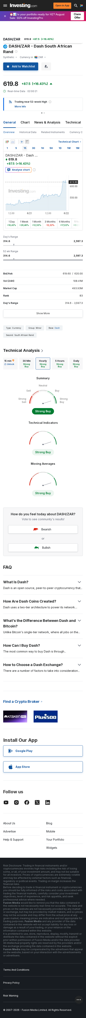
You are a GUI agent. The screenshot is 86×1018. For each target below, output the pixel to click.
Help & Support (13, 839)
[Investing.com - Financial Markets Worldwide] (23, 5)
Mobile (50, 831)
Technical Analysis (21, 350)
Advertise (9, 831)
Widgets (51, 847)
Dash (57, 328)
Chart (25, 122)
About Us (9, 823)
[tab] (9, 363)
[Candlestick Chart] (7, 142)
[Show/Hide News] (27, 142)
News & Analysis (47, 122)
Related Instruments (53, 132)
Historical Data (27, 132)
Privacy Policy (11, 982)
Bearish (46, 529)
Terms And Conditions (16, 969)
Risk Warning (10, 995)
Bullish (46, 547)
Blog (49, 823)
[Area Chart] (13, 142)
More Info (20, 106)
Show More (43, 313)
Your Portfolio (55, 839)
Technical (73, 122)
